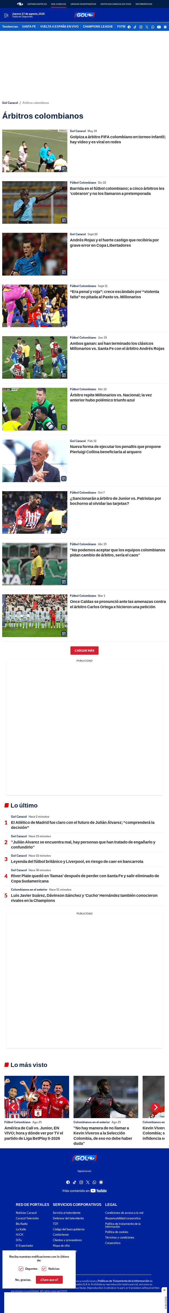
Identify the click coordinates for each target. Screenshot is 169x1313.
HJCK (19, 1234)
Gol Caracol (58, 4)
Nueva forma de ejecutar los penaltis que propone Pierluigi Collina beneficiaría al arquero (115, 449)
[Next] (155, 1107)
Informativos (144, 4)
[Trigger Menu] (6, 15)
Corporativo (112, 1243)
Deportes (31, 1268)
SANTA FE (29, 26)
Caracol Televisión (27, 1218)
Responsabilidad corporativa (123, 1218)
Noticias (53, 1268)
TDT (55, 1223)
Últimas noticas (37, 4)
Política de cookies (116, 1232)
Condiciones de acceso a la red (124, 1212)
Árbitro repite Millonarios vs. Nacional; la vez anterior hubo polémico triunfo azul (111, 397)
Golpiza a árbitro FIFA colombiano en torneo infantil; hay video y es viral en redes (118, 139)
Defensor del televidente (68, 1218)
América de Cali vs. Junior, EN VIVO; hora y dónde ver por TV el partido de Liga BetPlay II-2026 (33, 1133)
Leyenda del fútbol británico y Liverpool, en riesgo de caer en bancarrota (77, 861)
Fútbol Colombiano (83, 182)
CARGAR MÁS (84, 650)
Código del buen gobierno (68, 1229)
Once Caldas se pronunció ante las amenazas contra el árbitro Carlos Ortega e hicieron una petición (118, 604)
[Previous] (13, 1107)
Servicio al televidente (67, 1212)
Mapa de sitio (61, 1245)
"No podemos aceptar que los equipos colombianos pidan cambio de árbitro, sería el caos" (117, 552)
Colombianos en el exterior (29, 889)
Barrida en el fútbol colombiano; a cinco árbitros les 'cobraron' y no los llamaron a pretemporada (117, 191)
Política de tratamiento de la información (123, 1225)
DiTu (19, 1240)
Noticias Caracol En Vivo (116, 4)
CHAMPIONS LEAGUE (98, 26)
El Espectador (24, 1245)
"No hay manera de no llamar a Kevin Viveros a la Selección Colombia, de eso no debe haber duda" (102, 1135)
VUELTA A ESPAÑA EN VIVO (59, 26)
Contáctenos (61, 1234)
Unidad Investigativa (83, 4)
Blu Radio (22, 1223)
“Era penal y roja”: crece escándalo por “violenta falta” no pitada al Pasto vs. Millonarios (114, 294)
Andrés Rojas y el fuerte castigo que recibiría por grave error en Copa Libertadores (114, 242)
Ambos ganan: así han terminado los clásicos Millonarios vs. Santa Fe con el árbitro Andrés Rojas (117, 346)
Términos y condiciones (119, 1237)
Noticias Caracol (26, 1212)
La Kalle (21, 1229)
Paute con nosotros (65, 1251)
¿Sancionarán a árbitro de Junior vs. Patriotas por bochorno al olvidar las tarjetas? (115, 501)
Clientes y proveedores (67, 1240)
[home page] (20, 4)
